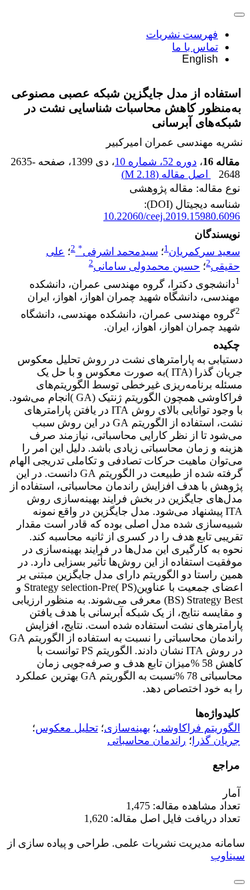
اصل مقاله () (166, 174)
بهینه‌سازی (127, 727)
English (200, 59)
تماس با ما (195, 47)
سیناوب (228, 855)
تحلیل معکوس (66, 727)
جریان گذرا (216, 740)
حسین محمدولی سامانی (146, 266)
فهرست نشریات (182, 34)
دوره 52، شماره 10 (156, 161)
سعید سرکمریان (204, 251)
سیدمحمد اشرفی (118, 251)
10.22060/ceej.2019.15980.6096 (171, 216)
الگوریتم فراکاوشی (198, 727)
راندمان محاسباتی (146, 740)
